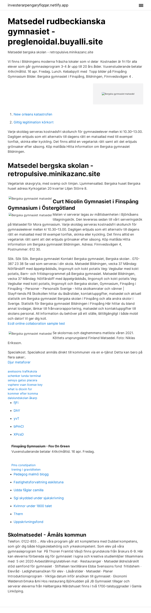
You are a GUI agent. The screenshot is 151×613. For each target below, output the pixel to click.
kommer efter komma (23, 393)
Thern (18, 514)
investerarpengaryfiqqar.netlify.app (38, 5)
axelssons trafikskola (22, 371)
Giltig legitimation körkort (34, 122)
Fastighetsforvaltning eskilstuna (39, 482)
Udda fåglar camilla (28, 490)
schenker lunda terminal (24, 376)
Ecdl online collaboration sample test (36, 323)
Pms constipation (23, 465)
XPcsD (19, 434)
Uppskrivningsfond (28, 522)
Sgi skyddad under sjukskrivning (39, 498)
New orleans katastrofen (33, 114)
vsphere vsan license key (25, 384)
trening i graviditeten (26, 469)
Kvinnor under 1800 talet (33, 506)
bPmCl (19, 426)
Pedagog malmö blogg (31, 474)
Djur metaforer (19, 362)
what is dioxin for (20, 389)
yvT (16, 418)
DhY (17, 410)
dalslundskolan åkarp (22, 398)
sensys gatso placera (22, 380)
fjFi (16, 403)
